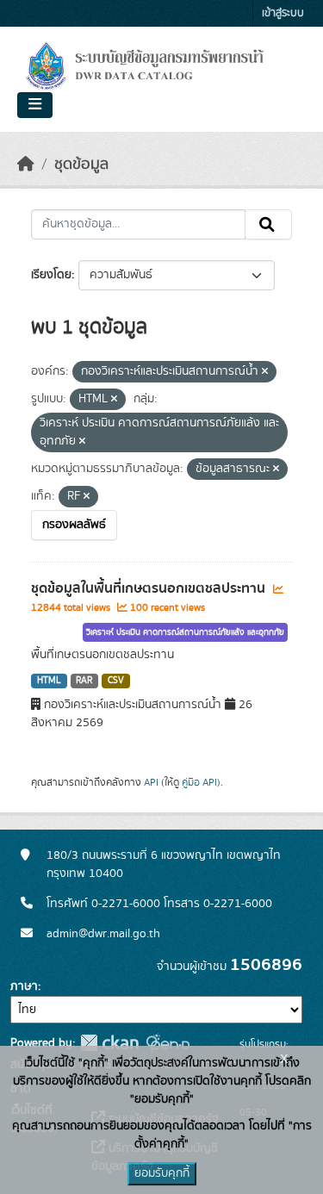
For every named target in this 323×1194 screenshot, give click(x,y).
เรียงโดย (51, 274)
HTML (49, 680)
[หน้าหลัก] (25, 164)
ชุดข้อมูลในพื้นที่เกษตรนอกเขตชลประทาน (150, 588)
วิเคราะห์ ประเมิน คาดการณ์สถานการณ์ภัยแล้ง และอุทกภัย (185, 632)
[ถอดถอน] (265, 372)
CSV (116, 680)
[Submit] (268, 224)
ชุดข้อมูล (81, 164)
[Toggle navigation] (35, 105)
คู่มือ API (199, 782)
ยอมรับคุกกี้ (161, 1173)
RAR (84, 680)
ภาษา (24, 986)
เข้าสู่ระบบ (283, 13)
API (151, 782)
